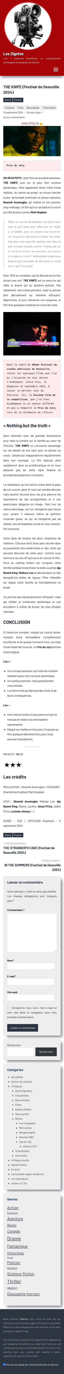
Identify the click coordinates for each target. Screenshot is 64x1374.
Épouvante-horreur (23, 1293)
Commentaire (15, 909)
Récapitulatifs (27, 1132)
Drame (8, 99)
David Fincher (19, 1164)
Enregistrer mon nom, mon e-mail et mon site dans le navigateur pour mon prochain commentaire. (32, 1012)
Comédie (13, 1231)
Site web (12, 992)
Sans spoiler (33, 107)
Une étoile (21, 1155)
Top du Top (25, 1141)
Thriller (14, 1281)
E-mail (11, 976)
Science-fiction (20, 1273)
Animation (12, 1213)
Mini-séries (25, 1127)
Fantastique (17, 1246)
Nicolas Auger (34, 112)
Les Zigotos (13, 53)
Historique (15, 1253)
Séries (18, 1118)
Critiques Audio (20, 1160)
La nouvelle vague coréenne (27, 1174)
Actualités (17, 1076)
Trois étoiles (49, 107)
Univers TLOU (19, 1183)
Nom (10, 960)
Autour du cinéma (21, 1081)
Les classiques (19, 1178)
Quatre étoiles (23, 1109)
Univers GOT (30, 1146)
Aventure (15, 1218)
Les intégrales (27, 1123)
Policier (18, 99)
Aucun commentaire (14, 117)
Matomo (24, 1319)
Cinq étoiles (22, 1095)
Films (20, 107)
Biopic (12, 1225)
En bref (15, 1169)
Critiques (9, 107)
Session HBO (26, 1137)
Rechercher (14, 1045)
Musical (10, 1257)
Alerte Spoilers (23, 1090)
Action (13, 1207)
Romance (12, 1268)
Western (12, 1287)
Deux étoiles (22, 1100)
